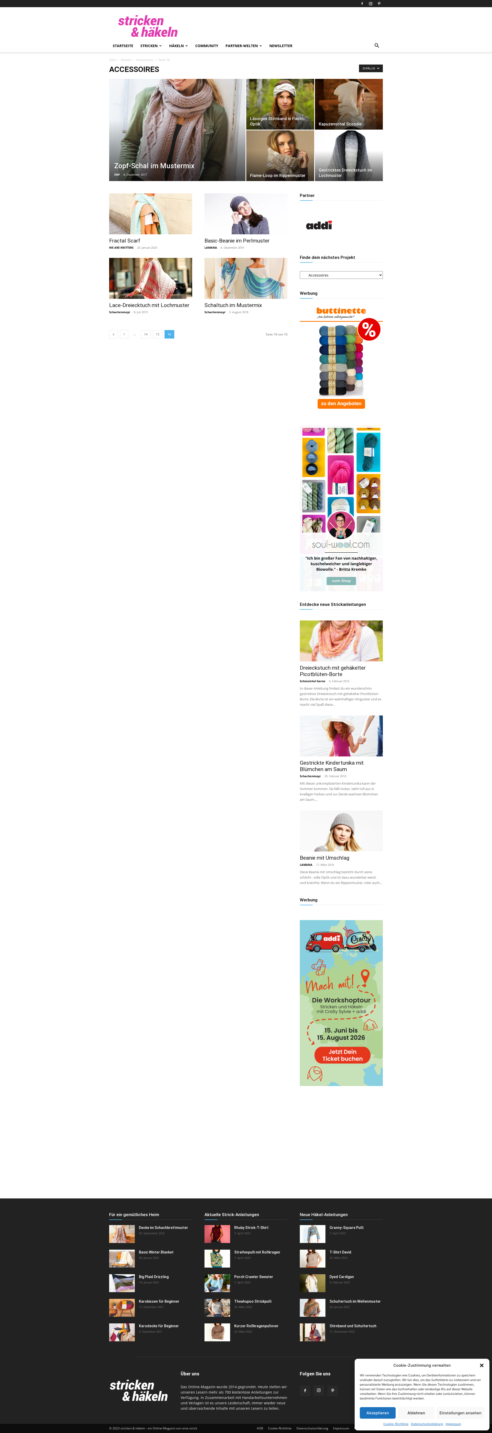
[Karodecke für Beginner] (122, 1332)
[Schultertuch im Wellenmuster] (312, 1308)
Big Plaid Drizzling (154, 1277)
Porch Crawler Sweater (253, 1277)
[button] (481, 1365)
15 (157, 334)
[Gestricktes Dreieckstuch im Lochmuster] (349, 155)
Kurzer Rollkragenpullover (256, 1326)
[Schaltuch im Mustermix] (246, 278)
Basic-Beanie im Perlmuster (237, 241)
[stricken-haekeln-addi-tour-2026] (341, 1084)
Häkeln (176, 45)
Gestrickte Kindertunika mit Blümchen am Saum (332, 766)
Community (206, 45)
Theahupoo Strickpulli (252, 1301)
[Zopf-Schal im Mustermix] (177, 138)
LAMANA (210, 247)
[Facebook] (362, 3)
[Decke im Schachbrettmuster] (122, 1234)
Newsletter (280, 45)
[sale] (341, 412)
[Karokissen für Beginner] (122, 1308)
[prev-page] (113, 334)
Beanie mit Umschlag (324, 858)
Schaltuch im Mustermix (233, 305)
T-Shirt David (340, 1252)
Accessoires (144, 60)
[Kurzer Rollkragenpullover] (217, 1332)
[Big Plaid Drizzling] (122, 1283)
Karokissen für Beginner (159, 1301)
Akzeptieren (377, 1412)
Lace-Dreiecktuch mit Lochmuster (149, 305)
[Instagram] (370, 3)
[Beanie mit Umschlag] (341, 830)
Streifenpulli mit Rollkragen (257, 1252)
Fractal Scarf (124, 241)
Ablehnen (416, 1412)
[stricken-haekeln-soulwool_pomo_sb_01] (341, 589)
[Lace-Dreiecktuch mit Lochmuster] (150, 278)
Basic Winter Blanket (156, 1252)
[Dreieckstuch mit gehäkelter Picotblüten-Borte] (341, 640)
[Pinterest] (379, 3)
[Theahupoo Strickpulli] (217, 1308)
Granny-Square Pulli (346, 1228)
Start (112, 60)
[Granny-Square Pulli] (312, 1234)
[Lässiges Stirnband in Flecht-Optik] (280, 104)
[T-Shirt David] (312, 1259)
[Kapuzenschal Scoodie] (349, 104)
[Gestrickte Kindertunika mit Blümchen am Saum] (341, 735)
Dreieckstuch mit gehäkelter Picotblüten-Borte (333, 671)
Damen (126, 60)
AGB (260, 1428)
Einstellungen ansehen (460, 1412)
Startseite (123, 45)
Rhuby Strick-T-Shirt (251, 1228)
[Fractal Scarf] (150, 213)
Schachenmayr (119, 312)
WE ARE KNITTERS (121, 247)
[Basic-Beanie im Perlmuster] (246, 213)
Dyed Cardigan (342, 1277)
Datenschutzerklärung (427, 1424)
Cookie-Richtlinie (395, 1424)
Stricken (149, 45)
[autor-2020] (319, 242)
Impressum (453, 1424)
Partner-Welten (241, 45)
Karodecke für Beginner (159, 1326)
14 (146, 334)
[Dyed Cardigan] (312, 1283)
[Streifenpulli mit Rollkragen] (217, 1259)
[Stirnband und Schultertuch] (312, 1332)
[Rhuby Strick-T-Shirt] (217, 1234)
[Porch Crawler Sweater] (217, 1283)
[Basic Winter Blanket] (122, 1259)
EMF (117, 174)
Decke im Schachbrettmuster (163, 1228)
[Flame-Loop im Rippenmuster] (280, 155)
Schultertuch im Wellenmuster (355, 1301)
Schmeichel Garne (312, 681)
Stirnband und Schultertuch (353, 1326)
